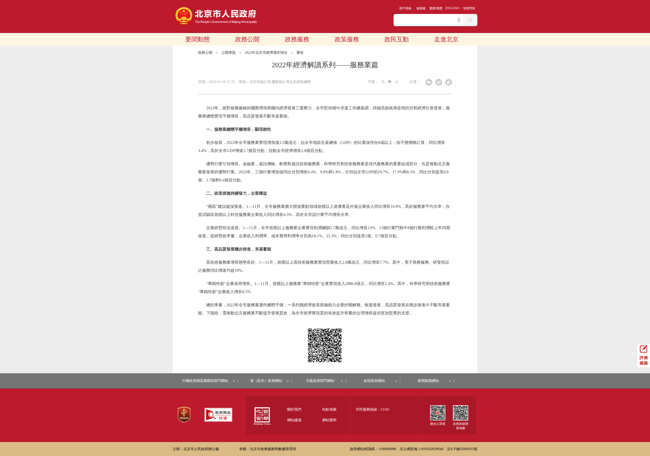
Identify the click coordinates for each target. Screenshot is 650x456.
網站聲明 (329, 420)
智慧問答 (469, 8)
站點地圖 (329, 409)
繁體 (432, 8)
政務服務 (297, 39)
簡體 (439, 8)
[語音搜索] (458, 20)
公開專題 (228, 53)
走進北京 (446, 39)
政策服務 (347, 39)
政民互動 (396, 39)
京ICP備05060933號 (462, 449)
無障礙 (421, 8)
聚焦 (300, 53)
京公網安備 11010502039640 (421, 449)
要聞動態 (197, 39)
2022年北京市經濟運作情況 (266, 53)
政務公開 (247, 39)
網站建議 (294, 420)
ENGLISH (452, 8)
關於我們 (294, 409)
